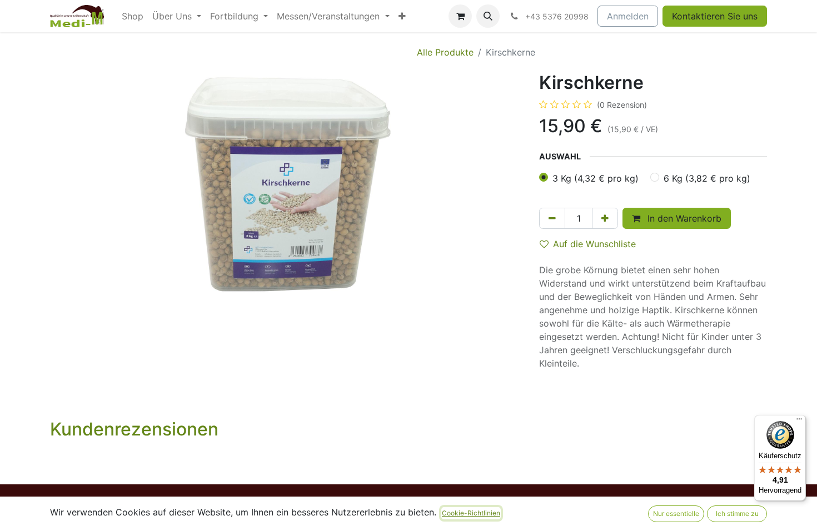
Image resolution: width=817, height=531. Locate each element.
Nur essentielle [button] (676, 513)
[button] (488, 16)
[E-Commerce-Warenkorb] (460, 16)
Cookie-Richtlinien (471, 513)
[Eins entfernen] (552, 218)
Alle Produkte (445, 52)
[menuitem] (132, 16)
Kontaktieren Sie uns (715, 16)
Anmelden (628, 16)
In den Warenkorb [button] (683, 218)
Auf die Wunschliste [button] (594, 243)
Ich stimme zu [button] (737, 513)
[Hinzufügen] (605, 218)
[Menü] (799, 421)
